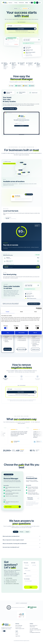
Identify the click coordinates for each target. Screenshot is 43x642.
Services (10, 2)
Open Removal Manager (7, 349)
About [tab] (35, 311)
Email (25, 573)
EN (31, 2)
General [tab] (15, 531)
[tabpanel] (21, 541)
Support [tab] (27, 531)
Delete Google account (20, 628)
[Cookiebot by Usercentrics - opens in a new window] (37, 308)
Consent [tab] (7, 311)
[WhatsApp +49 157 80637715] (35, 3)
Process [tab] (21, 531)
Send (31, 587)
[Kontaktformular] (40, 3)
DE (29, 2)
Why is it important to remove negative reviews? (13, 539)
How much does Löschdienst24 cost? (11, 547)
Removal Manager (19, 625)
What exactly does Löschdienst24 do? (11, 536)
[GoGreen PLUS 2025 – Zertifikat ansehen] (31, 607)
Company (26, 568)
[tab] (9, 93)
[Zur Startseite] (5, 2)
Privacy (29, 395)
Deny (8, 332)
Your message (27, 578)
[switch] (16, 328)
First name (26, 562)
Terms (33, 395)
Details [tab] (21, 311)
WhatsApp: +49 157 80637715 (11, 580)
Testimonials (21, 2)
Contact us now (35, 349)
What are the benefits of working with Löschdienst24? (15, 543)
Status (26, 2)
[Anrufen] (37, 3)
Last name (33, 562)
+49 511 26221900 (9, 578)
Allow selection (21, 332)
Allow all (35, 332)
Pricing (16, 2)
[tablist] (21, 531)
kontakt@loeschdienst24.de (11, 581)
